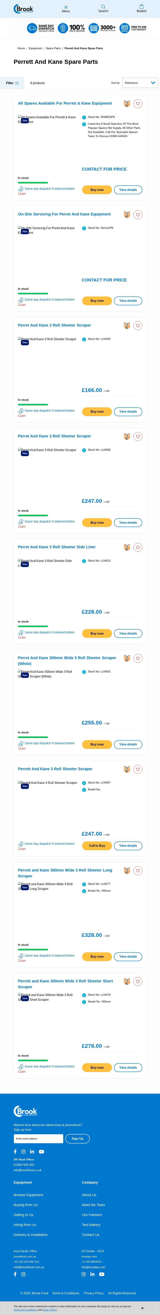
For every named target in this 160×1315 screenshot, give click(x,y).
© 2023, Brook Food (34, 1293)
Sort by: (115, 82)
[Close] (142, 1308)
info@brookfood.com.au (29, 1267)
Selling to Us (23, 1215)
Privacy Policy (94, 1293)
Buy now (97, 189)
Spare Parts (53, 48)
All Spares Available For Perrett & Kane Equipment (65, 103)
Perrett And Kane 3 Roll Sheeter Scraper (55, 769)
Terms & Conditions (65, 1293)
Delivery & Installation (30, 1235)
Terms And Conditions (25, 1310)
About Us (89, 1195)
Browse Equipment (28, 1195)
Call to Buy (97, 845)
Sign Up (78, 1138)
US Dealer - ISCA (93, 1251)
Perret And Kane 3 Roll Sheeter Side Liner (57, 547)
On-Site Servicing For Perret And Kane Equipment (64, 214)
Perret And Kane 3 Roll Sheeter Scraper (54, 325)
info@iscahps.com (93, 1267)
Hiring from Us (25, 1225)
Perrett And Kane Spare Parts (84, 48)
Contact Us (90, 1235)
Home (21, 48)
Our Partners (92, 1215)
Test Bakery (91, 1225)
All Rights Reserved (122, 1293)
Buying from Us (26, 1205)
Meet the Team (93, 1205)
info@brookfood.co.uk (28, 1170)
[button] (137, 103)
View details (128, 189)
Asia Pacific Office (25, 1251)
